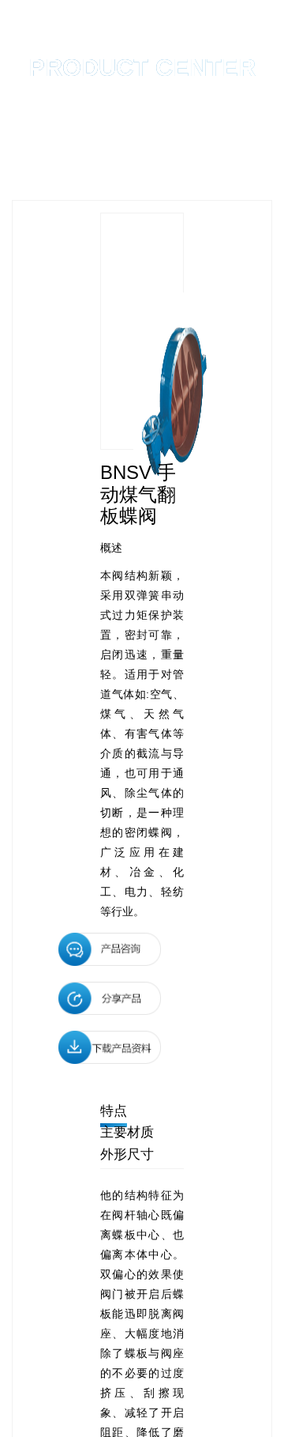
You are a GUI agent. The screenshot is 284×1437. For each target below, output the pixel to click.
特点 (113, 1110)
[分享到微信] (109, 998)
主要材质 (127, 1132)
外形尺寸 (127, 1154)
